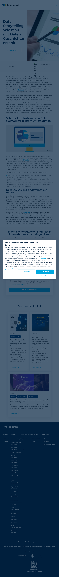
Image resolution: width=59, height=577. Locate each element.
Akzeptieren (45, 272)
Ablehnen (27, 272)
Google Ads (42, 259)
